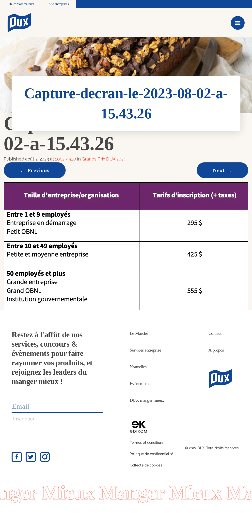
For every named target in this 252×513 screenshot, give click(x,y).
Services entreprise (145, 350)
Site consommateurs (20, 4)
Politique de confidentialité (151, 454)
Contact (214, 333)
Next (222, 170)
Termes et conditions (147, 443)
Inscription (24, 418)
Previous (34, 170)
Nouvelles (138, 366)
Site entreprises (59, 4)
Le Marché (139, 333)
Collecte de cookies (146, 465)
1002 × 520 (65, 158)
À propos (216, 350)
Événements (140, 383)
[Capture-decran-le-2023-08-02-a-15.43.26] (126, 245)
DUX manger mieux (147, 400)
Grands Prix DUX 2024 (104, 158)
